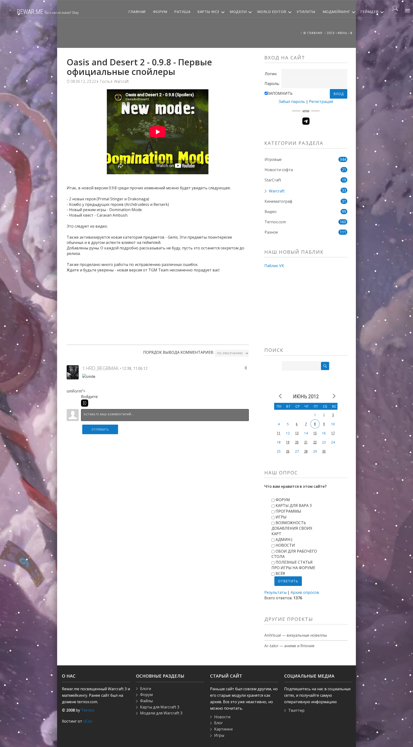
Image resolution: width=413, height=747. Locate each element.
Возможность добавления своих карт (292, 528)
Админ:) (284, 539)
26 (287, 451)
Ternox (87, 710)
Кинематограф (278, 201)
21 (306, 442)
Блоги (145, 688)
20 (297, 442)
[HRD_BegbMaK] (73, 372)
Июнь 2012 (306, 396)
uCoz (87, 721)
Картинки (223, 729)
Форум (283, 499)
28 (306, 451)
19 (287, 442)
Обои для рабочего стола (294, 554)
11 (278, 433)
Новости (285, 545)
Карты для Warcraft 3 (159, 707)
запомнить (280, 93)
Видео (271, 211)
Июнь (343, 33)
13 (297, 433)
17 (333, 433)
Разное (271, 232)
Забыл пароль (292, 101)
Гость (105, 81)
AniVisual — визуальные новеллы (295, 635)
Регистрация (321, 101)
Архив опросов (305, 592)
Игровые (273, 159)
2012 (331, 33)
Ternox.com (275, 222)
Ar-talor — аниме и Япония (289, 645)
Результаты (275, 592)
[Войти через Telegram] (306, 121)
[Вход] (84, 403)
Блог (218, 722)
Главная (314, 33)
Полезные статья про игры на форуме (293, 565)
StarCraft (273, 180)
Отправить (100, 429)
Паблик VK (274, 265)
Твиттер (296, 710)
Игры (281, 517)
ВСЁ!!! (280, 573)
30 (324, 451)
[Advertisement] (158, 306)
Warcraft (121, 81)
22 (315, 442)
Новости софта (279, 169)
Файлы (146, 700)
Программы (288, 511)
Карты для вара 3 (294, 505)
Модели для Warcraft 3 (161, 713)
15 (315, 433)
